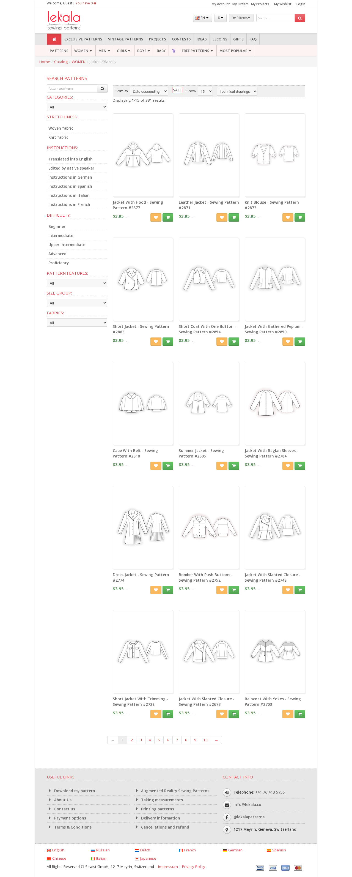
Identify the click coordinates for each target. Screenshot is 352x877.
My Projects (260, 4)
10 (205, 739)
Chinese (58, 858)
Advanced (57, 253)
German (235, 850)
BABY (161, 50)
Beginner (56, 226)
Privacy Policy (193, 866)
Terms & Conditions (72, 827)
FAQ (253, 39)
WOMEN (81, 50)
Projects (157, 39)
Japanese (147, 858)
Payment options (69, 818)
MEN (102, 50)
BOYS (142, 50)
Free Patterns (195, 50)
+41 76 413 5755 (270, 792)
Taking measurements (161, 799)
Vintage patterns (125, 39)
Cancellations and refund (164, 827)
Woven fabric (60, 128)
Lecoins (220, 39)
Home (44, 61)
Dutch (144, 850)
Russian (102, 850)
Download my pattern (74, 790)
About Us (62, 799)
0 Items (242, 17)
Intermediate (60, 235)
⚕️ (174, 50)
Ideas (202, 39)
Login (300, 4)
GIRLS (122, 50)
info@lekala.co (247, 804)
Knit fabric (58, 137)
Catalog (61, 61)
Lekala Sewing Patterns (74, 21)
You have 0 (85, 3)
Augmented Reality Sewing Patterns (174, 790)
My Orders (240, 4)
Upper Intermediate (66, 244)
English (57, 850)
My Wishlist (283, 4)
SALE (177, 90)
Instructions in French (69, 204)
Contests (181, 39)
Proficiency (58, 262)
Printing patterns (157, 809)
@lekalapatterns (249, 817)
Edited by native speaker (71, 168)
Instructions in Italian (69, 195)
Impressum (168, 866)
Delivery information (160, 818)
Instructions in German (70, 177)
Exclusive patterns (83, 39)
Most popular (233, 50)
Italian (100, 858)
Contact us (64, 809)
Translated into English (70, 159)
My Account (221, 4)
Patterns (59, 50)
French (189, 850)
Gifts (238, 39)
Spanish (278, 850)
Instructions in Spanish (70, 186)
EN (203, 17)
